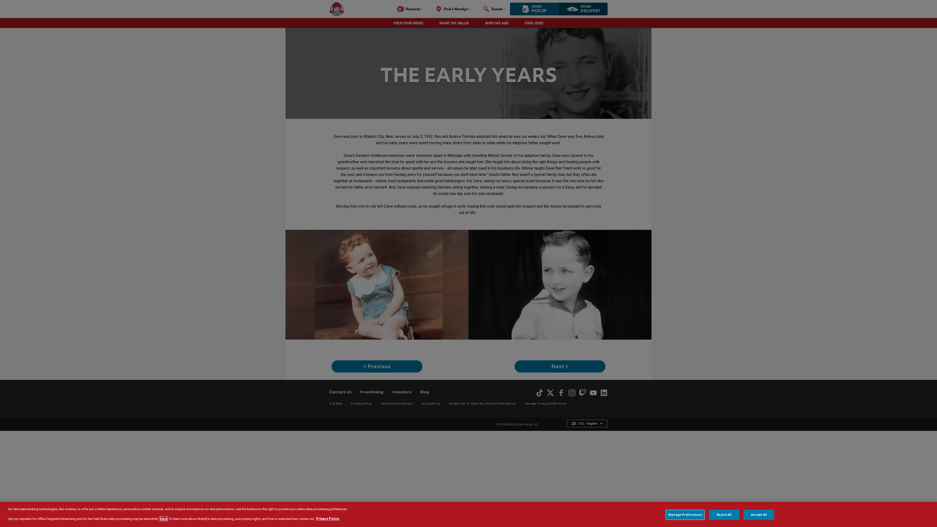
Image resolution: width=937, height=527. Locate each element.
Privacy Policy (327, 519)
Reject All (724, 515)
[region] (468, 514)
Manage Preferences (685, 515)
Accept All (759, 515)
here (163, 519)
